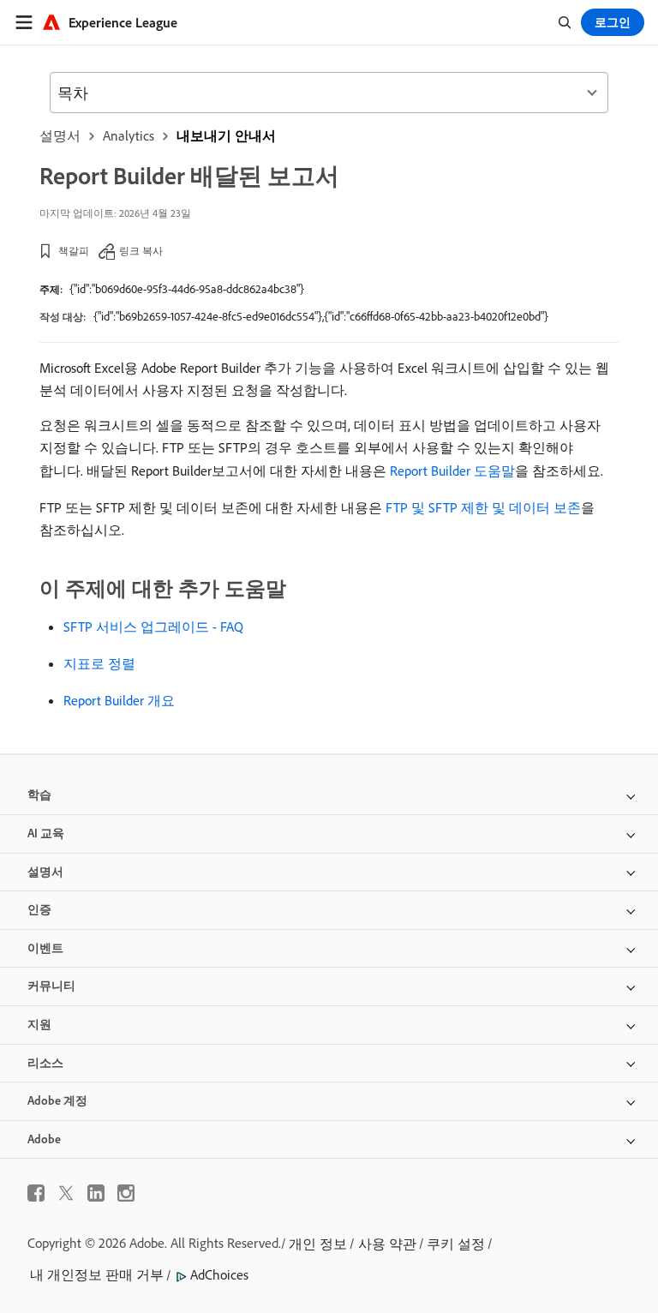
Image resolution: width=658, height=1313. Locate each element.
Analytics (128, 135)
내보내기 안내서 (226, 135)
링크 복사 (141, 250)
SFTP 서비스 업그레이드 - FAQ (153, 626)
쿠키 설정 (456, 1243)
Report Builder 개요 (119, 700)
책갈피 (73, 250)
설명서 (60, 135)
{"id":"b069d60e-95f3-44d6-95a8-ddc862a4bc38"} (186, 289)
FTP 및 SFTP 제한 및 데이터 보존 (483, 507)
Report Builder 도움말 (452, 470)
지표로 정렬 (99, 663)
